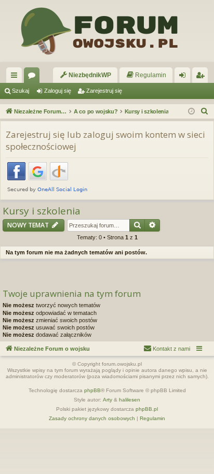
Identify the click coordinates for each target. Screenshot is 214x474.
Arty (107, 400)
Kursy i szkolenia (42, 211)
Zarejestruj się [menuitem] (202, 77)
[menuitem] (85, 75)
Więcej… (16, 77)
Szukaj (20, 91)
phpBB (92, 390)
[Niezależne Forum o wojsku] (107, 31)
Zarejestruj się (104, 91)
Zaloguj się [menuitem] (184, 77)
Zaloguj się (57, 91)
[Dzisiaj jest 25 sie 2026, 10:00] (191, 112)
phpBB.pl (147, 409)
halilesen (129, 400)
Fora (33, 77)
